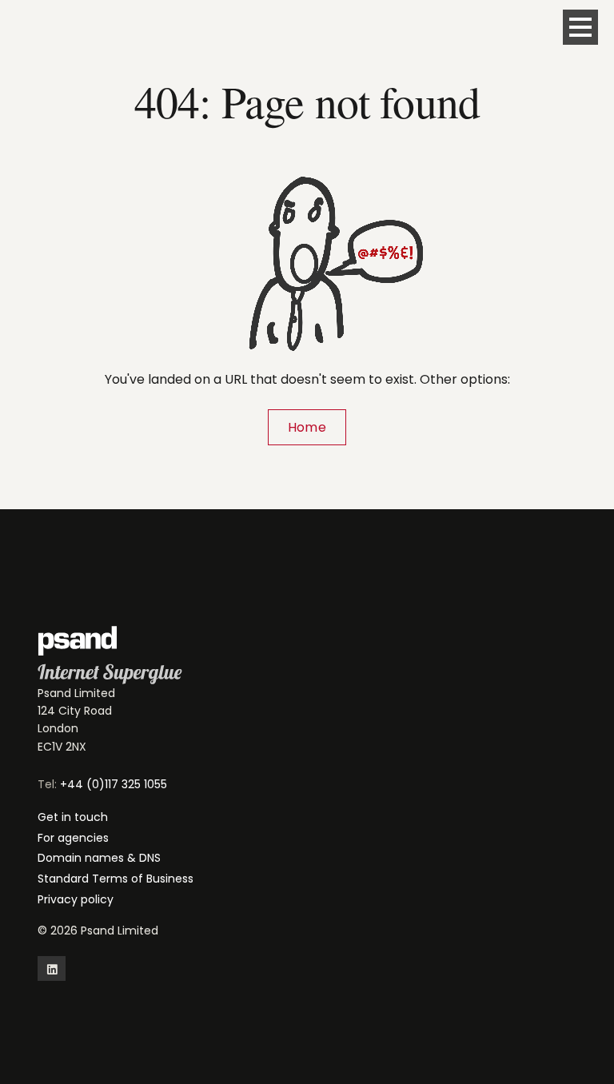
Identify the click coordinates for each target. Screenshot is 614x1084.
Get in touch (73, 817)
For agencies (73, 838)
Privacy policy (76, 899)
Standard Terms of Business (115, 879)
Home (307, 427)
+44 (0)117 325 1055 (113, 784)
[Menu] (580, 27)
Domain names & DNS (99, 858)
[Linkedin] (52, 968)
